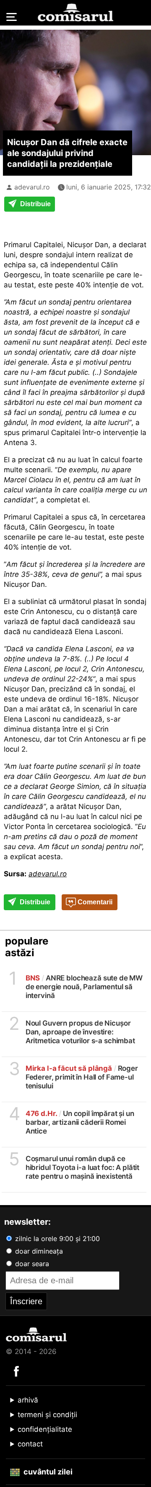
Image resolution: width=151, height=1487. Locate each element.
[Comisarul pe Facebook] (16, 1370)
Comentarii (94, 902)
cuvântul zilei (47, 1471)
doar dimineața (38, 1251)
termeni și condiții (47, 1414)
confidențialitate (45, 1429)
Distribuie (34, 203)
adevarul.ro (32, 187)
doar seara (31, 1263)
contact (30, 1444)
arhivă (28, 1400)
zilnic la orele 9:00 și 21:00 (56, 1238)
